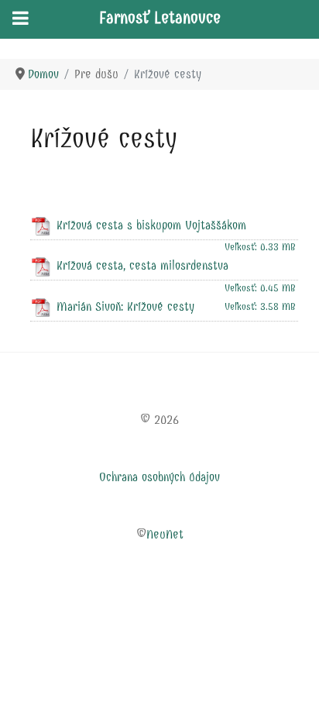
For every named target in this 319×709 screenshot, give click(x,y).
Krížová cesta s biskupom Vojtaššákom (151, 225)
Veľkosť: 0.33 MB (260, 247)
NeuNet (165, 534)
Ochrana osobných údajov (159, 477)
